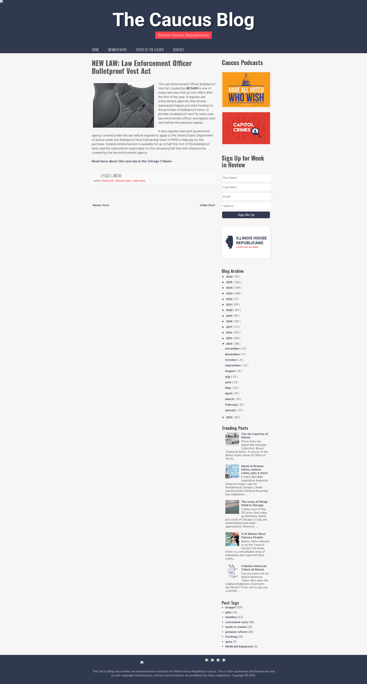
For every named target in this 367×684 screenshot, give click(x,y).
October (231, 360)
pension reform (236, 632)
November (233, 354)
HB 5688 (192, 88)
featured (108, 180)
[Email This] (103, 175)
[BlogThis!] (107, 175)
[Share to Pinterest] (120, 175)
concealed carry (236, 622)
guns (228, 641)
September (233, 365)
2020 (229, 310)
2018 (229, 321)
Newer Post (101, 205)
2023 (229, 293)
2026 (229, 276)
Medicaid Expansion (239, 646)
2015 (229, 338)
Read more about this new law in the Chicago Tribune (132, 161)
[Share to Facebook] (115, 175)
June (228, 382)
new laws (139, 180)
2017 (229, 327)
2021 (229, 304)
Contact (178, 49)
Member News (117, 49)
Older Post (207, 205)
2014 (229, 344)
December (232, 348)
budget (230, 607)
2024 (229, 287)
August (230, 371)
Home (95, 49)
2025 (229, 282)
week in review (235, 627)
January (230, 410)
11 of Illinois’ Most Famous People (253, 535)
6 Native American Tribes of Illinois (254, 567)
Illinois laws (123, 180)
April (229, 393)
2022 (229, 299)
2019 (229, 316)
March (230, 399)
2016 (229, 332)
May (228, 388)
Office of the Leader (150, 49)
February (231, 404)
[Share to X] (111, 175)
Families (231, 617)
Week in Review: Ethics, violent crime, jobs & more (254, 469)
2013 (229, 417)
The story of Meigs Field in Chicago (254, 503)
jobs (228, 612)
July (228, 376)
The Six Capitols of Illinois (254, 435)
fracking (231, 636)
